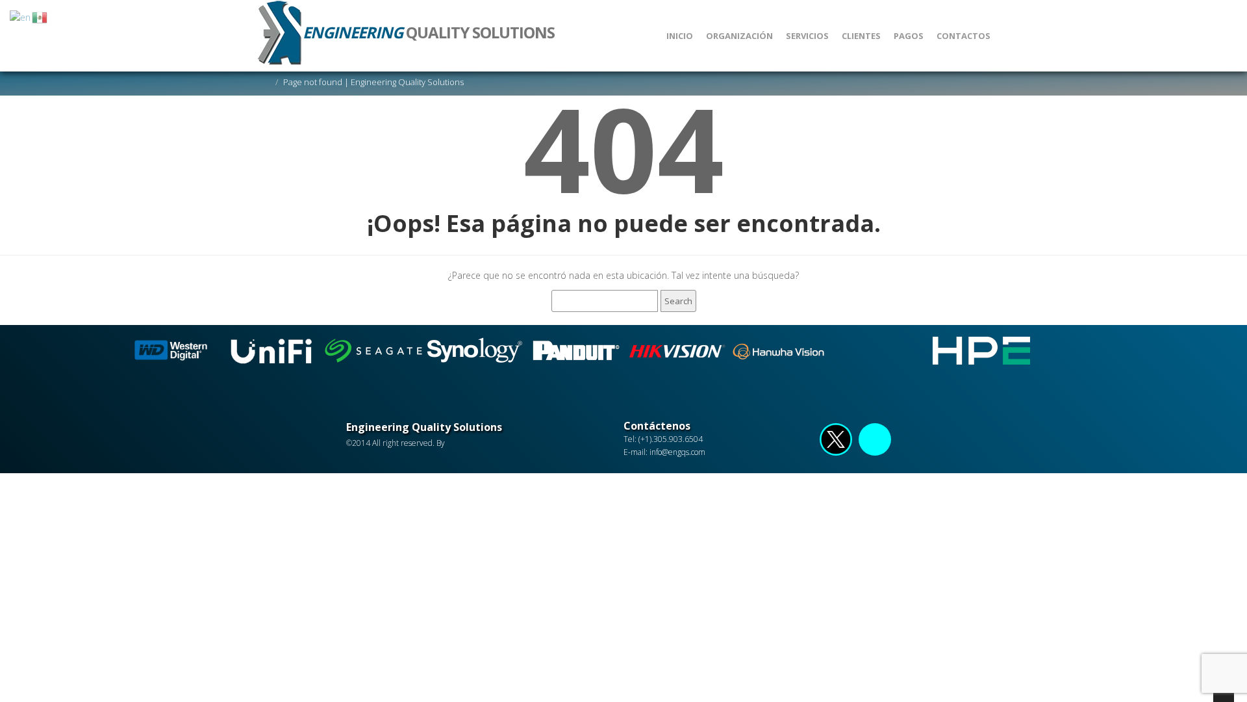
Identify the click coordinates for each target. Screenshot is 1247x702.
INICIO (679, 36)
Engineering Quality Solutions (424, 427)
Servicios (807, 36)
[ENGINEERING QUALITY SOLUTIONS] (401, 6)
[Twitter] (874, 442)
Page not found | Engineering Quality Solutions (373, 82)
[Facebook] (835, 442)
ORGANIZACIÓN (739, 36)
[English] (21, 16)
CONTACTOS (963, 36)
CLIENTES (861, 36)
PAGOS (909, 36)
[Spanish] (40, 16)
